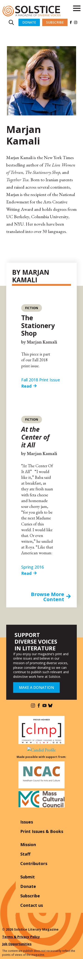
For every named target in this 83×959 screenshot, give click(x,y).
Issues (26, 822)
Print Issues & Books (41, 831)
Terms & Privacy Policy (21, 937)
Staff (25, 854)
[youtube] (44, 705)
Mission (28, 844)
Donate (28, 886)
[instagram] (76, 22)
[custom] (50, 705)
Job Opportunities (17, 944)
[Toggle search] (11, 22)
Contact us (31, 905)
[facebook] (71, 22)
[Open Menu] (76, 8)
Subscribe (30, 896)
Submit (27, 877)
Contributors (33, 863)
